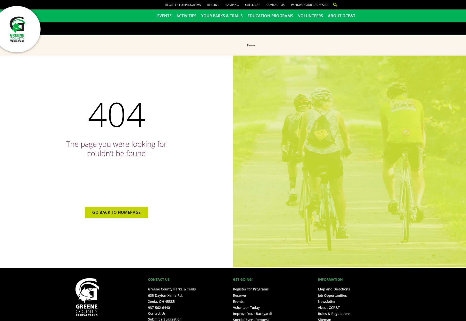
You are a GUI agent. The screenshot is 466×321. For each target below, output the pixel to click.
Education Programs (270, 15)
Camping (232, 5)
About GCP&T (341, 15)
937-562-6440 (159, 307)
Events (164, 15)
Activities (186, 15)
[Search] (332, 4)
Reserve (213, 5)
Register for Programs (183, 5)
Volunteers (310, 15)
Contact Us (275, 5)
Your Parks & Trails (222, 15)
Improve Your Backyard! (309, 5)
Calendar (252, 5)
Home (251, 45)
